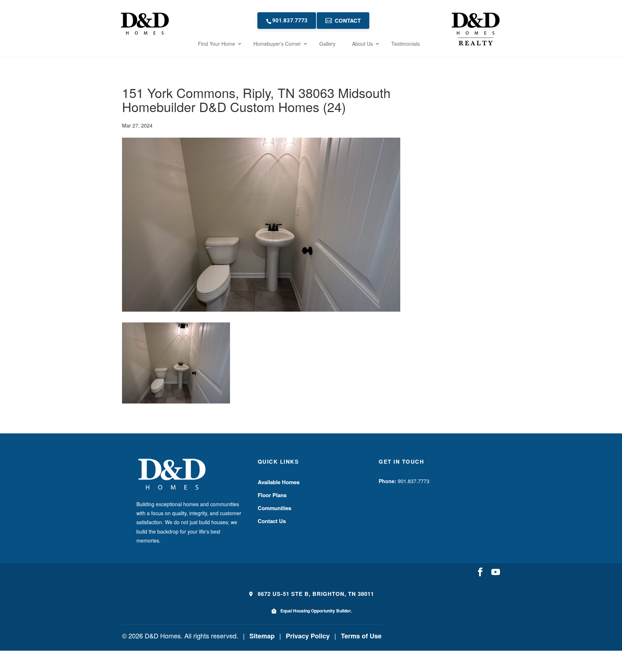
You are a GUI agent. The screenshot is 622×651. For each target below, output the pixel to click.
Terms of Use (361, 636)
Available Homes (278, 482)
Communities (274, 508)
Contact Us (272, 521)
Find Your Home (216, 43)
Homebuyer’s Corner (277, 43)
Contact (348, 20)
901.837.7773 (289, 20)
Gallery (327, 43)
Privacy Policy (308, 636)
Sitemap (262, 636)
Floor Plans (272, 495)
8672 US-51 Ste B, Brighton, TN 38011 (315, 594)
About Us (362, 43)
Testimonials (405, 43)
